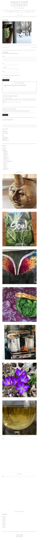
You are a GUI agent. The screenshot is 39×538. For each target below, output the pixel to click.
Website (3, 71)
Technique (4, 169)
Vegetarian (5, 168)
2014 (4, 523)
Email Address (4, 67)
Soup (4, 165)
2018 (4, 517)
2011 (4, 527)
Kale (16, 536)
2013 (4, 524)
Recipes (3, 150)
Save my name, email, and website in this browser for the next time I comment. (11, 75)
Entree (4, 158)
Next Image (33, 47)
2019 (4, 516)
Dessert (4, 155)
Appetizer (4, 151)
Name (3, 63)
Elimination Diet (5, 157)
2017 (4, 519)
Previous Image (6, 47)
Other (3, 149)
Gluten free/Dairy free (6, 161)
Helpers (3, 147)
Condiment (5, 154)
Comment (3, 56)
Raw (4, 162)
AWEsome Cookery (19, 4)
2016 (4, 520)
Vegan (4, 166)
